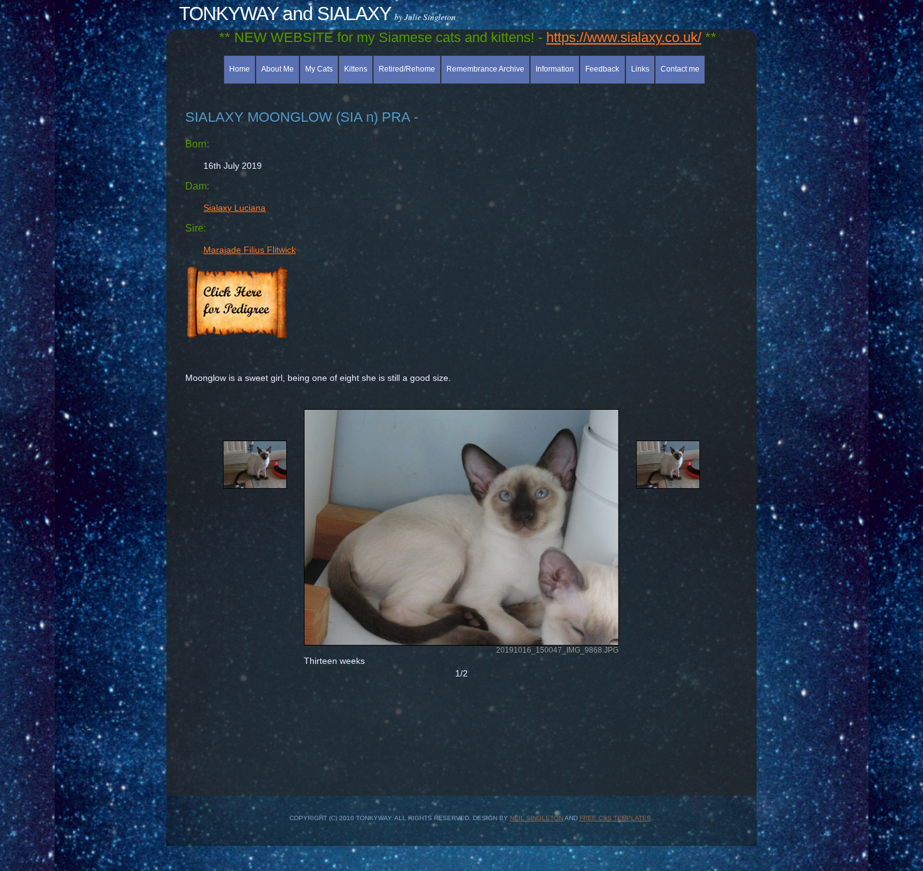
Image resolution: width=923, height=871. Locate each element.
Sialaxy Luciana (234, 208)
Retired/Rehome (407, 69)
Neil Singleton (537, 818)
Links (640, 69)
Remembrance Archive (485, 69)
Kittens (355, 69)
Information (555, 69)
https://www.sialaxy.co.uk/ (623, 37)
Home (239, 69)
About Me (277, 69)
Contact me (680, 69)
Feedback (602, 69)
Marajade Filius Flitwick (249, 250)
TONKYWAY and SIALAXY (285, 13)
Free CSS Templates (615, 818)
